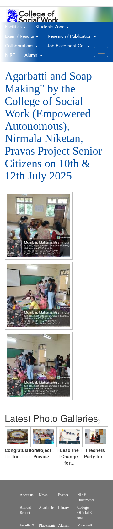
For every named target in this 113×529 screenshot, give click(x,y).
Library (63, 507)
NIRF (10, 55)
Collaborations (20, 46)
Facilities (14, 27)
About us (27, 495)
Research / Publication (70, 36)
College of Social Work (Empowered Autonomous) (41, 23)
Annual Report (25, 510)
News (43, 495)
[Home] (13, 20)
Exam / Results (20, 36)
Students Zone (50, 27)
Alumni (32, 55)
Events (63, 495)
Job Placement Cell (67, 46)
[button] (38, 225)
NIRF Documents (85, 497)
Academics (47, 507)
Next (98, 421)
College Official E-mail (85, 512)
